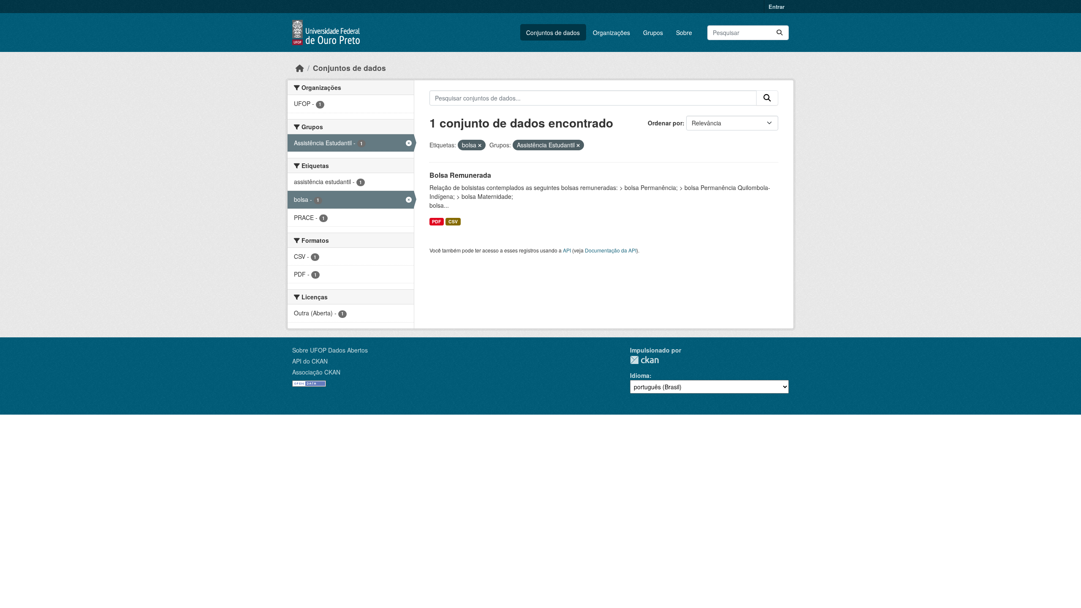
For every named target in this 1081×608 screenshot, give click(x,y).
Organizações (611, 32)
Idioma (639, 375)
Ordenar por (665, 123)
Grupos (653, 32)
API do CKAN (310, 361)
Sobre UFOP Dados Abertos (330, 350)
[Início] (300, 67)
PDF (436, 221)
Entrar (777, 7)
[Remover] (479, 145)
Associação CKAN (316, 372)
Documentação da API (610, 250)
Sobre (684, 32)
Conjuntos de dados (553, 32)
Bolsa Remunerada (460, 175)
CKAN (644, 360)
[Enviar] (779, 32)
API (567, 250)
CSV (453, 221)
